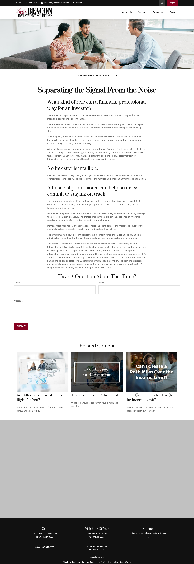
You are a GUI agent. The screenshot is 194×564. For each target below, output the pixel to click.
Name (17, 282)
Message (18, 301)
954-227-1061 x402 (28, 3)
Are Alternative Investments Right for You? (39, 397)
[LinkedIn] (162, 3)
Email (101, 282)
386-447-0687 (47, 547)
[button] (127, 12)
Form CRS (99, 557)
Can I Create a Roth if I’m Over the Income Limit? (151, 397)
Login (172, 3)
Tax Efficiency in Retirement (94, 395)
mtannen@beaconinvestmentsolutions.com (63, 3)
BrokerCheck (125, 562)
